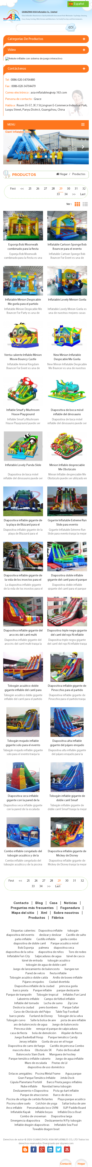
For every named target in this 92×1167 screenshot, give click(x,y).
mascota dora (21, 1050)
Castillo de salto (76, 935)
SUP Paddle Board (74, 1108)
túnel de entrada (32, 960)
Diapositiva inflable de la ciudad (34, 986)
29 (60, 188)
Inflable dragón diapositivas (32, 1125)
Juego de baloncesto (65, 1024)
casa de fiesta (18, 1033)
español (79, 4)
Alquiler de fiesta (71, 1033)
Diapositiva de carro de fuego (26, 1046)
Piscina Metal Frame (47, 1073)
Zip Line (73, 1003)
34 (65, 194)
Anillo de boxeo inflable (67, 977)
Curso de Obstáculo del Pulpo (32, 1012)
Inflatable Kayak (20, 1112)
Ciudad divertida (59, 982)
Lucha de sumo (53, 1003)
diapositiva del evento (20, 935)
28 (53, 188)
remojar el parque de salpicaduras (57, 1029)
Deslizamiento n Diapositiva (30, 1091)
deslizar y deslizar (50, 935)
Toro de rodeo (77, 952)
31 (76, 188)
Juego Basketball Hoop (29, 1037)
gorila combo (68, 939)
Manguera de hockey (62, 1054)
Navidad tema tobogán (56, 1086)
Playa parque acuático (72, 1099)
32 (83, 188)
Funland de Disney (41, 1016)
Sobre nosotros (66, 912)
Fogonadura (70, 908)
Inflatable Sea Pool (66, 1125)
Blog (39, 903)
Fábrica (58, 917)
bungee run (72, 969)
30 (68, 188)
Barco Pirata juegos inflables (64, 1082)
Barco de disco (62, 1095)
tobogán (73, 930)
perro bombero (48, 1007)
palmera (44, 947)
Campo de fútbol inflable (59, 999)
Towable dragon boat (46, 1129)
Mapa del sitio (23, 912)
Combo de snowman (33, 1116)
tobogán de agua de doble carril (46, 965)
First (13, 188)
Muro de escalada (36, 1063)
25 (29, 188)
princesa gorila (68, 986)
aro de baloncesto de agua (30, 1024)
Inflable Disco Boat (69, 1112)
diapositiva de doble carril (29, 943)
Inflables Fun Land (74, 994)
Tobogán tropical (47, 994)
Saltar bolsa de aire (74, 1103)
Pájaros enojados (33, 982)
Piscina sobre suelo (19, 1103)
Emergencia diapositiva (25, 1120)
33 (58, 194)
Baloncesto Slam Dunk (30, 1054)
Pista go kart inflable (66, 1091)
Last (82, 194)
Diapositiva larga (61, 1116)
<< (22, 188)
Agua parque (73, 1073)
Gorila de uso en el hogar (57, 1041)
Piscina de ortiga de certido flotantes (29, 1099)
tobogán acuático (58, 960)
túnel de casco (75, 956)
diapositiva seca (64, 947)
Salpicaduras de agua (48, 956)
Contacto (21, 903)
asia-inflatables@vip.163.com (49, 92)
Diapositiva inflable (50, 930)
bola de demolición (44, 1033)
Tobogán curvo (15, 1020)
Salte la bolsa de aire (43, 1020)
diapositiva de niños (51, 952)
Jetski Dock (67, 1078)
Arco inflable (14, 1108)
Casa (53, 903)
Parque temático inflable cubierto (29, 1058)
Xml (44, 912)
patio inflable (23, 939)
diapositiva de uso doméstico (46, 1067)
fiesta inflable (58, 973)
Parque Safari (71, 1007)
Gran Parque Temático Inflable (36, 1078)
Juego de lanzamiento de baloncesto (36, 969)
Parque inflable (42, 990)
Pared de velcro (35, 973)
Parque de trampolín (19, 994)
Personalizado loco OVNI (42, 1108)
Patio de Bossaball (68, 1050)
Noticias (70, 903)
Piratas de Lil (59, 1063)
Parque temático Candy (63, 1037)
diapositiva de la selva (19, 952)
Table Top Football (67, 1012)
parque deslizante (68, 990)
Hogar (63, 174)
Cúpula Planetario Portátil (26, 1082)
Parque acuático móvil (65, 943)
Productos (36, 917)
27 (45, 188)
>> (74, 194)
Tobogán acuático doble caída (29, 977)
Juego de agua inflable (69, 1058)
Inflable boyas (44, 1112)
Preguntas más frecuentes (32, 908)
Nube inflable (29, 1086)
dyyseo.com (67, 1143)
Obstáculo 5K (43, 1050)
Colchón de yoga (46, 1103)
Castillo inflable (45, 939)
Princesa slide (22, 1029)
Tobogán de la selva (70, 1016)
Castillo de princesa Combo (67, 1046)
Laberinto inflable (28, 999)
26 (37, 188)
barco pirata (20, 990)
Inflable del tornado (26, 1003)
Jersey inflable (28, 1041)
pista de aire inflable (73, 1020)
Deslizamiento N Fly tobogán (63, 1120)
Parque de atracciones (34, 1095)
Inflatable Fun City (18, 956)
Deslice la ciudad (23, 1007)
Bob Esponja (26, 947)
